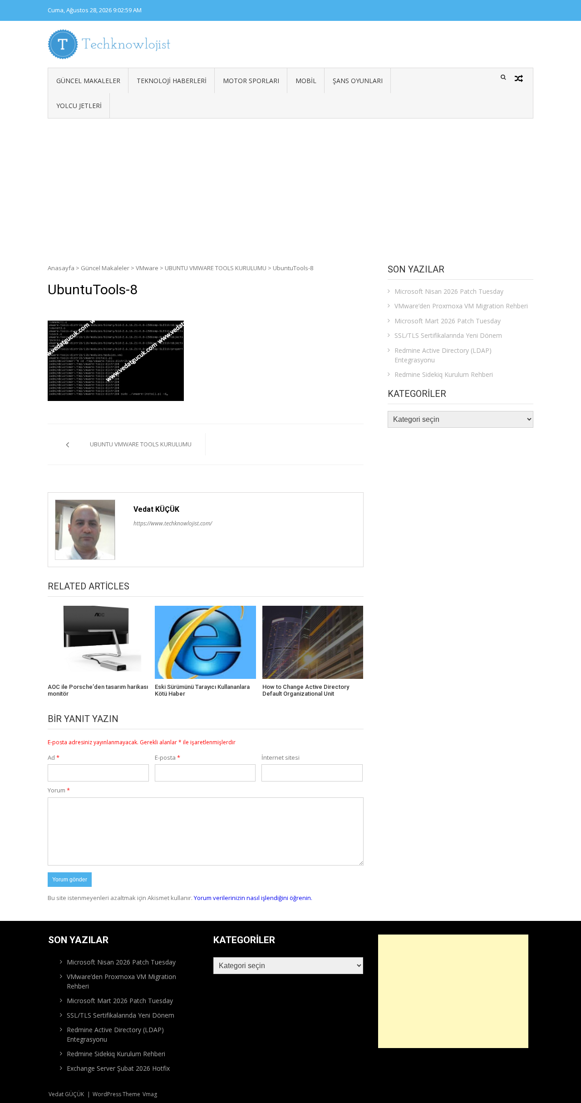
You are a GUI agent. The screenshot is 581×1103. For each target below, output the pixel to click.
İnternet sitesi (280, 757)
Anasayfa (61, 268)
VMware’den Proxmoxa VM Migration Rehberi (461, 306)
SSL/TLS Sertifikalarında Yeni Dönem (448, 335)
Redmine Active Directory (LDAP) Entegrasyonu (443, 355)
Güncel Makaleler (88, 80)
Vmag (150, 1094)
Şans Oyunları (358, 80)
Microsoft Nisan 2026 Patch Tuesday (448, 291)
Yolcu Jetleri (79, 105)
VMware (147, 268)
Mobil (305, 80)
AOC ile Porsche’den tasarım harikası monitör (98, 690)
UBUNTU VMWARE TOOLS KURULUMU (215, 268)
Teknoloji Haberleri (172, 80)
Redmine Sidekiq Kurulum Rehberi (443, 374)
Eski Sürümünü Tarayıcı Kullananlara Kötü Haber (202, 690)
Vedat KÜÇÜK (156, 509)
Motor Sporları (251, 80)
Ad (53, 757)
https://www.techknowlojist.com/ (172, 523)
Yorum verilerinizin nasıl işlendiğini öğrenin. (253, 898)
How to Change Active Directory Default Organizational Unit (305, 690)
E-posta (167, 757)
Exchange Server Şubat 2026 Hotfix (118, 1068)
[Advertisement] (290, 186)
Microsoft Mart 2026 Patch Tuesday (447, 321)
